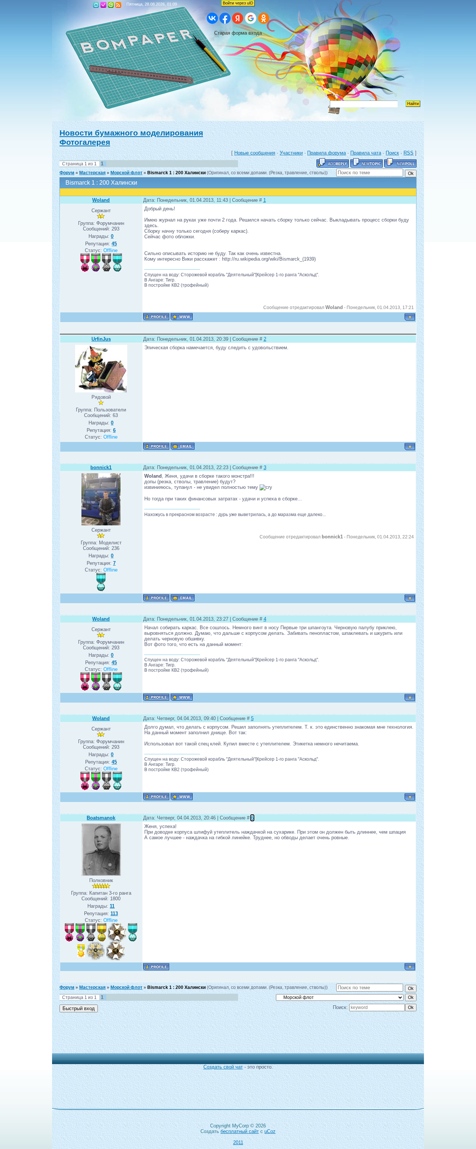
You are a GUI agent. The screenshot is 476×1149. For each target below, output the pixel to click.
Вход (111, 5)
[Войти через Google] (251, 18)
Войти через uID (238, 3)
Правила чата (365, 153)
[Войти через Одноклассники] (263, 18)
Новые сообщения (254, 153)
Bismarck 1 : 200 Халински (176, 172)
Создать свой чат (223, 1067)
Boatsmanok (101, 818)
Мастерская (92, 172)
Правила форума (326, 153)
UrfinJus (101, 339)
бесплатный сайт (240, 1131)
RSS (118, 5)
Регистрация (103, 5)
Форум (67, 172)
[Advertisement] (232, 1036)
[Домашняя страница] (182, 316)
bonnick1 (101, 467)
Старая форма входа (238, 33)
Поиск (392, 153)
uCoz (270, 1131)
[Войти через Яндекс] (237, 18)
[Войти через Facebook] (225, 18)
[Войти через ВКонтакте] (212, 18)
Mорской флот (126, 172)
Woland (101, 200)
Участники (291, 153)
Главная (96, 5)
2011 (238, 1142)
